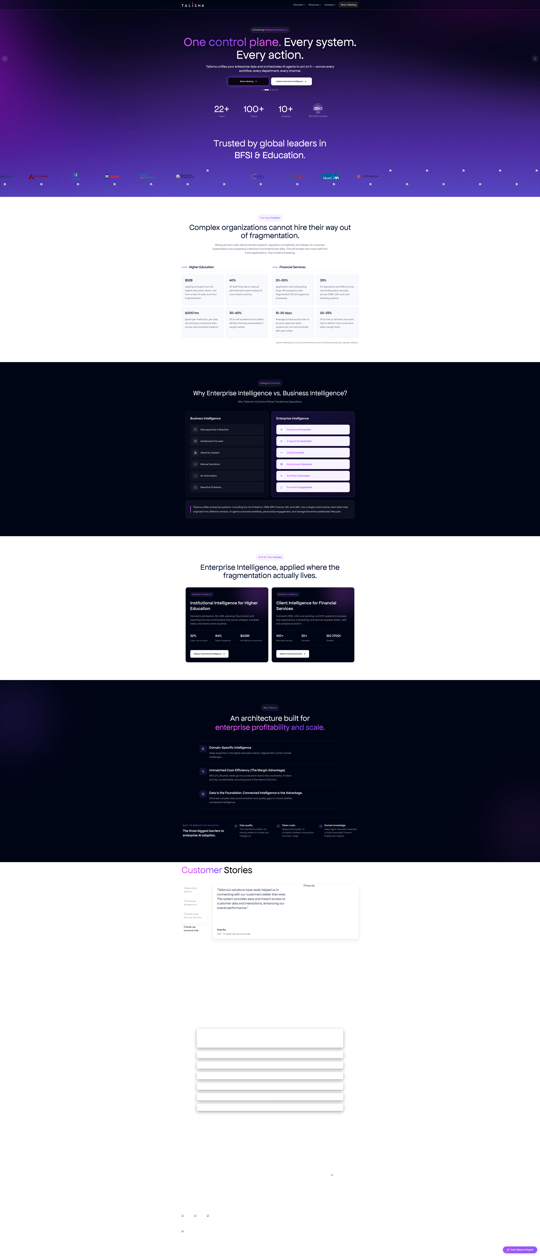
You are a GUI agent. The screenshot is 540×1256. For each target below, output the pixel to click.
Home (286, 1174)
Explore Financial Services (291, 654)
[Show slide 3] (269, 89)
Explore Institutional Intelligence (208, 654)
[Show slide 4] (272, 89)
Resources (314, 4)
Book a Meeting (290, 1199)
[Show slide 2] (265, 89)
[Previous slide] (5, 59)
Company (329, 4)
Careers (286, 1187)
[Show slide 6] (277, 89)
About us (287, 1181)
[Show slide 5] (275, 89)
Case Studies (238, 1181)
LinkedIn (339, 1176)
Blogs (234, 1174)
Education (298, 4)
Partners (287, 1193)
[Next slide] (535, 59)
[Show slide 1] (262, 89)
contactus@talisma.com (343, 1196)
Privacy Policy (304, 1252)
